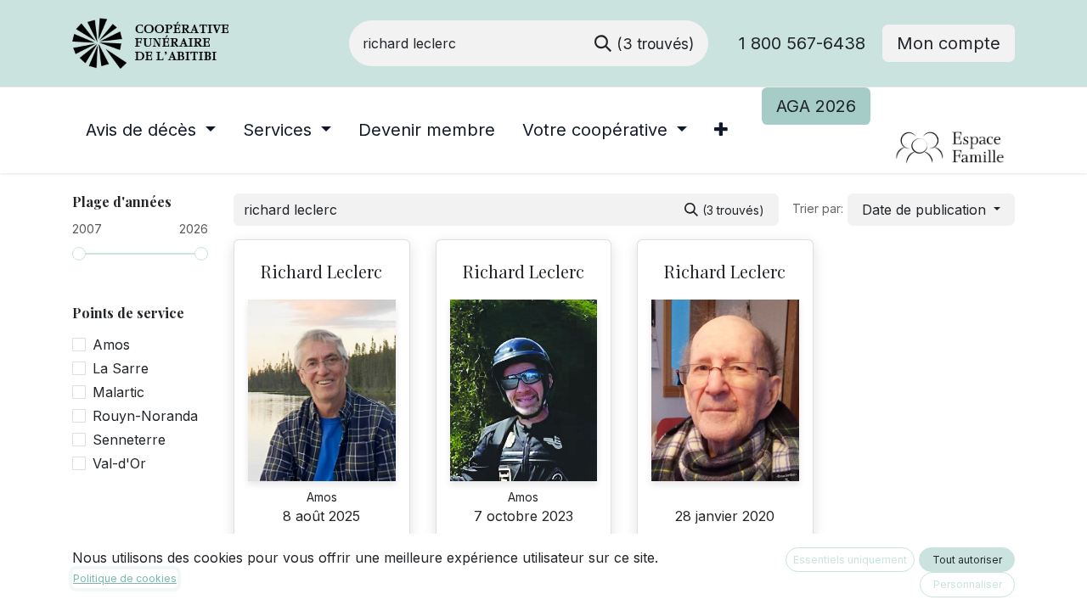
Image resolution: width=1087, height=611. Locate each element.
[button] (931, 209)
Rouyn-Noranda (145, 415)
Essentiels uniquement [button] (850, 559)
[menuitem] (150, 129)
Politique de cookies (125, 578)
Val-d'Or (119, 463)
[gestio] (887, 148)
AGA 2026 (816, 106)
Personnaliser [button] (967, 584)
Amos (111, 344)
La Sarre (121, 368)
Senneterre (129, 439)
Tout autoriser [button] (967, 559)
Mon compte (948, 43)
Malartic (118, 392)
